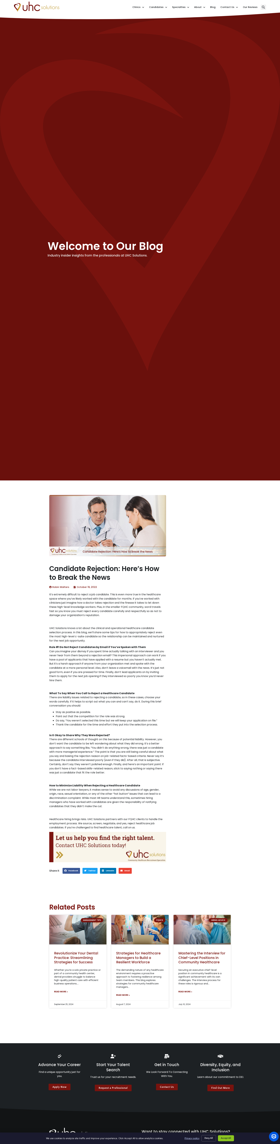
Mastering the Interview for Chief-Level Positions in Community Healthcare (201, 957)
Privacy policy (192, 1138)
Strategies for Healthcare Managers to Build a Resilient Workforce (138, 957)
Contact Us (229, 8)
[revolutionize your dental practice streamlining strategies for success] (77, 930)
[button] (263, 7)
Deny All (208, 1138)
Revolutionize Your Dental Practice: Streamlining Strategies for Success (76, 957)
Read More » (61, 991)
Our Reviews (250, 8)
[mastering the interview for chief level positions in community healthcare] (202, 930)
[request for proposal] (107, 847)
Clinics (138, 8)
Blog (213, 8)
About (199, 8)
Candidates (158, 8)
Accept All (226, 1138)
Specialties (180, 8)
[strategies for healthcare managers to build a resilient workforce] (140, 930)
